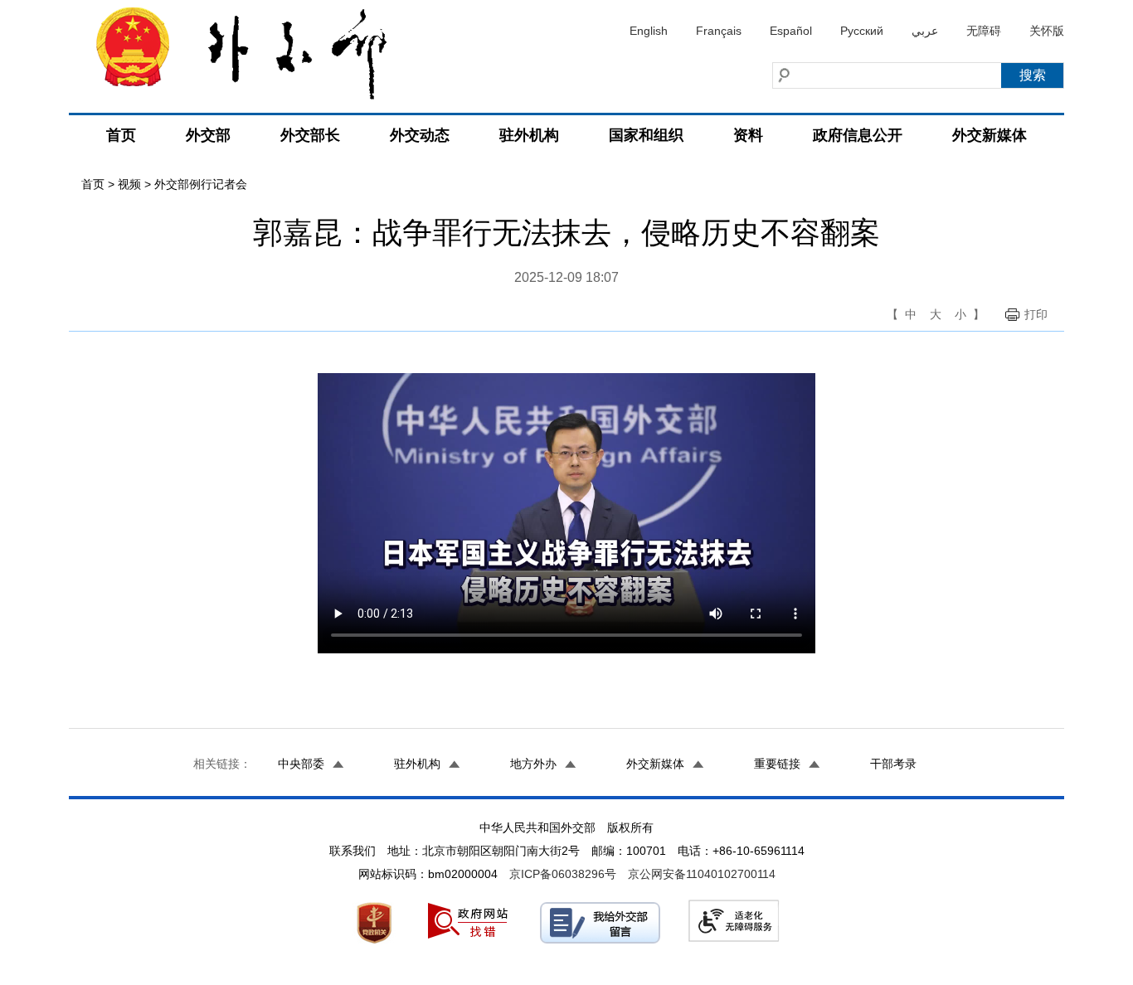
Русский (861, 30)
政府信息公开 (857, 135)
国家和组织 (646, 135)
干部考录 (893, 763)
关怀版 (1046, 30)
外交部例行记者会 (200, 184)
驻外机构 (529, 135)
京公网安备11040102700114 (702, 874)
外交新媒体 (989, 135)
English (649, 30)
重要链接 (777, 763)
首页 (121, 135)
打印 (1036, 314)
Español (791, 30)
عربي (925, 30)
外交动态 (420, 135)
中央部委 (301, 763)
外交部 (208, 135)
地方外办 (533, 763)
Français (719, 30)
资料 (748, 135)
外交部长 (310, 135)
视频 (129, 184)
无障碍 (983, 30)
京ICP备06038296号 (562, 874)
